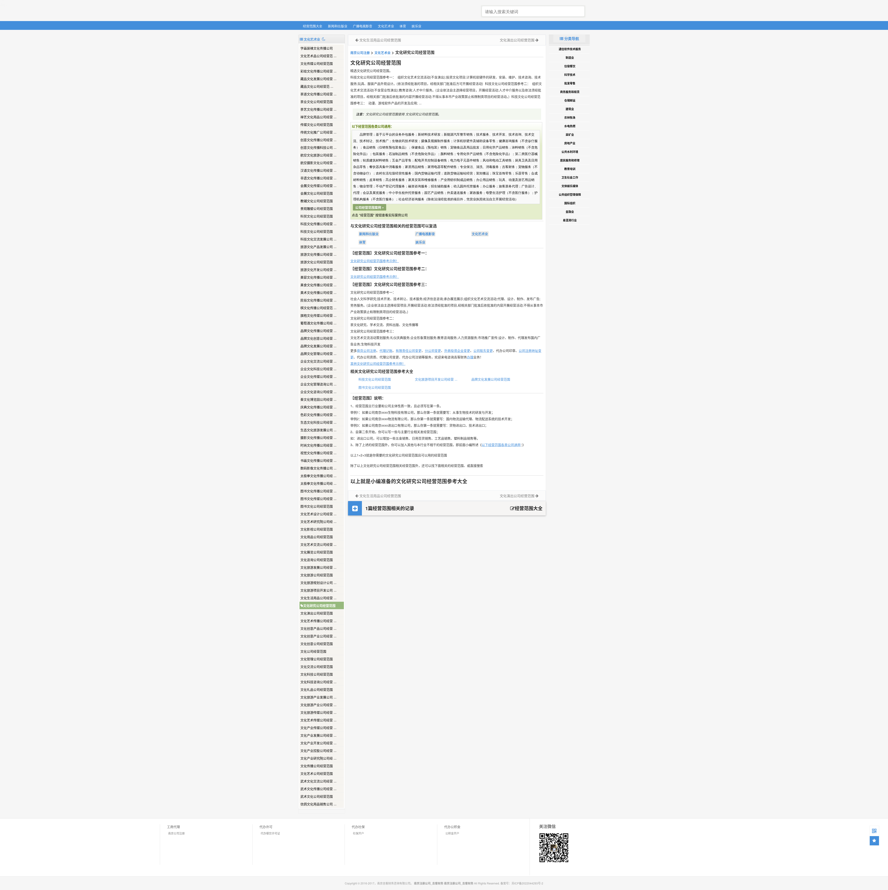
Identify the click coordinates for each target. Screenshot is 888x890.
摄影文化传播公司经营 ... (318, 437)
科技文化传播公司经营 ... (318, 223)
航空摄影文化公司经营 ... (318, 162)
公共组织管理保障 (570, 194)
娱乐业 (416, 25)
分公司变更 (433, 350)
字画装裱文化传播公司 (316, 48)
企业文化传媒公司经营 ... (318, 376)
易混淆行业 (570, 220)
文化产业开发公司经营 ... (318, 743)
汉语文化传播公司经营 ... (318, 170)
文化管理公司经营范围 (316, 659)
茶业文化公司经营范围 (316, 101)
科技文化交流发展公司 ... (318, 239)
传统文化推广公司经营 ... (318, 132)
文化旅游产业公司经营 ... (318, 704)
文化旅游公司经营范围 (316, 575)
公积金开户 (452, 833)
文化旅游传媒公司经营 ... (318, 712)
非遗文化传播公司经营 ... (318, 178)
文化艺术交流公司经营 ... (318, 544)
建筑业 (570, 109)
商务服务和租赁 (570, 92)
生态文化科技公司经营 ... (318, 422)
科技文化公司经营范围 (316, 231)
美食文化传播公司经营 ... (318, 284)
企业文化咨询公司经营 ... (318, 391)
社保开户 (358, 833)
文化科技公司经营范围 (316, 674)
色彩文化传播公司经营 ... (318, 414)
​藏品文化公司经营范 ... (316, 86)
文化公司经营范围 (313, 651)
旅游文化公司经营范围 (316, 262)
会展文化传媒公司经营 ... (318, 185)
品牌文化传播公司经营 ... (318, 330)
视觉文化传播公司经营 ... (318, 452)
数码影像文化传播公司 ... (318, 468)
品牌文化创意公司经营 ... (318, 338)
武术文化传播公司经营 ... (318, 788)
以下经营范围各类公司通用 (501, 444)
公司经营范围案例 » (369, 207)
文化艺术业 (386, 25)
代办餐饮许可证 (270, 833)
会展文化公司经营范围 (316, 193)
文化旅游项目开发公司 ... (318, 590)
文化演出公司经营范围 (316, 613)
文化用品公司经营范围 (316, 536)
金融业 (570, 212)
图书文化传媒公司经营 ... (318, 498)
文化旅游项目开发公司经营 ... (436, 379)
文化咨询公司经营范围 (316, 559)
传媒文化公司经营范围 (316, 124)
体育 (403, 25)
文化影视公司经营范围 (316, 529)
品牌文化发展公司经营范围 (490, 379)
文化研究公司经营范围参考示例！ (374, 260)
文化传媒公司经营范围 (316, 63)
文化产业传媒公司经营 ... (318, 727)
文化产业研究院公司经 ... (318, 758)
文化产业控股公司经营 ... (318, 750)
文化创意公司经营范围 (316, 643)
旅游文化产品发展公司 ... (318, 246)
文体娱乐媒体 (569, 186)
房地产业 (569, 143)
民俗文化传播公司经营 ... (318, 300)
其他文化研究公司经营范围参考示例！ (377, 363)
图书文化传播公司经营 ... (318, 491)
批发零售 (569, 83)
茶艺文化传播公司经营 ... (318, 109)
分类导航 (571, 38)
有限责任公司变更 (409, 350)
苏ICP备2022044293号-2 (527, 883)
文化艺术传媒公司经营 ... (318, 720)
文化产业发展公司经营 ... (318, 735)
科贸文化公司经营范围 (316, 216)
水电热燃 (569, 126)
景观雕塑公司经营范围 (316, 208)
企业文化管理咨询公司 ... (318, 384)
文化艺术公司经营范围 (316, 773)
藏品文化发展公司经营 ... (318, 78)
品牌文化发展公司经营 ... (318, 346)
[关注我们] (874, 830)
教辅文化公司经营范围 (316, 200)
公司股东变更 (483, 350)
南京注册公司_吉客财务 (333, 10)
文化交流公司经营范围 (316, 666)
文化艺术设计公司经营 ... (318, 514)
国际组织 (569, 203)
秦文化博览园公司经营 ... (318, 399)
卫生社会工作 (569, 177)
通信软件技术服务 (570, 49)
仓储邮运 (569, 100)
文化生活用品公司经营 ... (318, 597)
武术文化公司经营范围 (316, 796)
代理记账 (385, 350)
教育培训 (569, 169)
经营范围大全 (312, 25)
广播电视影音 (362, 25)
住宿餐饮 (569, 66)
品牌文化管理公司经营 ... (318, 353)
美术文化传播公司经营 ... (318, 292)
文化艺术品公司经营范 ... (318, 55)
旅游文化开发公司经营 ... (318, 269)
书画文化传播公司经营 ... (318, 460)
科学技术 (569, 75)
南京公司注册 (360, 52)
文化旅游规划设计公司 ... (318, 582)
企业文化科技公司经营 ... (318, 368)
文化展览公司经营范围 (316, 552)
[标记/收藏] (874, 840)
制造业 (570, 58)
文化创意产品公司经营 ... (318, 628)
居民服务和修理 (570, 160)
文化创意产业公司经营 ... (318, 636)
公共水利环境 (569, 152)
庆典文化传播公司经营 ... (318, 407)
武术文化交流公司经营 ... (318, 781)
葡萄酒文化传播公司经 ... (318, 323)
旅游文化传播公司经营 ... (318, 254)
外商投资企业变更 (457, 350)
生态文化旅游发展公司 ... (318, 430)
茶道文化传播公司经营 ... (318, 94)
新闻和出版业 (337, 25)
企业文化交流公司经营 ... (318, 361)
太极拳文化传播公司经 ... (318, 475)
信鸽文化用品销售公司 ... (318, 804)
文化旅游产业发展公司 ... (318, 697)
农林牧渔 (569, 117)
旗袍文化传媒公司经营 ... (318, 315)
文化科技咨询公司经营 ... (318, 681)
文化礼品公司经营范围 (316, 689)
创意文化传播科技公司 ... (318, 147)
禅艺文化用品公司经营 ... (318, 117)
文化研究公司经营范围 (319, 605)
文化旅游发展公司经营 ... (318, 567)
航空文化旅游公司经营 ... (318, 155)
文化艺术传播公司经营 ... (318, 620)
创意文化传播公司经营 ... (318, 139)
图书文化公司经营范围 (316, 506)
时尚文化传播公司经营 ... (318, 445)
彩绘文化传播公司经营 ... (318, 71)
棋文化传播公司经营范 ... (318, 307)
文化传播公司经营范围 (316, 765)
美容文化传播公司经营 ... (318, 277)
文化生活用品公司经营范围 (380, 39)
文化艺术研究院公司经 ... (318, 521)
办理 (470, 357)
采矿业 (570, 135)
